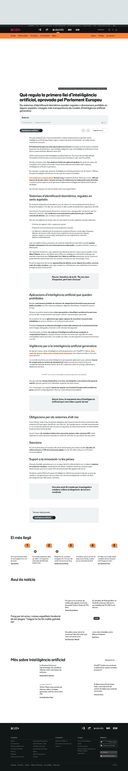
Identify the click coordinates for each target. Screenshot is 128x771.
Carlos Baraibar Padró (46, 697)
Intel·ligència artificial (30, 130)
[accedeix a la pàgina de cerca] (113, 30)
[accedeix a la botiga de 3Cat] (109, 30)
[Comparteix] (88, 130)
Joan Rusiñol (14, 563)
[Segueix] (41, 130)
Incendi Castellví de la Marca (74, 25)
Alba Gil (77, 639)
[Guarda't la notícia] (83, 130)
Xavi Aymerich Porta (104, 563)
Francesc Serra (98, 694)
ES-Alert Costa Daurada (59, 25)
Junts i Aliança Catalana (46, 25)
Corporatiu (101, 29)
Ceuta (36, 25)
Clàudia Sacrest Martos (61, 563)
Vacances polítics (87, 25)
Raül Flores (95, 637)
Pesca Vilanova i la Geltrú (104, 25)
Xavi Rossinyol (69, 639)
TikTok (94, 25)
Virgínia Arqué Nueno (71, 610)
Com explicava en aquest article (41, 178)
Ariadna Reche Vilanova (47, 675)
